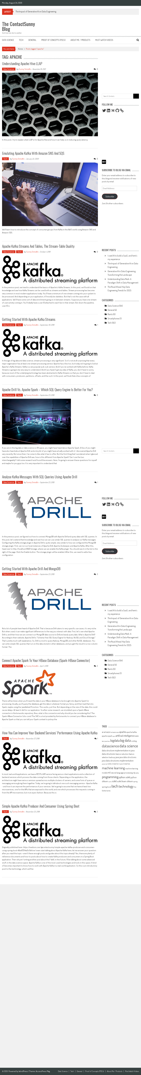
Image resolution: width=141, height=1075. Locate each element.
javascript (105, 764)
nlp (134, 772)
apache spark (107, 736)
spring (135, 781)
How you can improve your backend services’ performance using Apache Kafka (49, 732)
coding (134, 741)
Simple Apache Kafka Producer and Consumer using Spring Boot (40, 806)
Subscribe (109, 196)
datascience (110, 745)
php (137, 773)
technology (126, 786)
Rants (110, 314)
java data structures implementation (118, 760)
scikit (114, 781)
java (117, 757)
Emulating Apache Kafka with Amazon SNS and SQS (33, 153)
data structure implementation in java (118, 750)
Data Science (8, 40)
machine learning (113, 768)
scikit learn (121, 781)
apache (122, 731)
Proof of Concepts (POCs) (53, 40)
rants (110, 782)
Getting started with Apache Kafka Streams (28, 319)
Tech (21, 40)
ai (102, 731)
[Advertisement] (120, 72)
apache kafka (131, 732)
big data (125, 740)
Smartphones (113, 318)
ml (109, 772)
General (32, 40)
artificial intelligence (125, 735)
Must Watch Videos (104, 40)
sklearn (130, 781)
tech (115, 786)
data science (129, 745)
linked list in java (117, 764)
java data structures (128, 757)
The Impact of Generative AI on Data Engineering (36, 11)
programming (110, 777)
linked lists (126, 764)
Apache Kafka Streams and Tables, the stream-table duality (38, 246)
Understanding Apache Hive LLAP (22, 63)
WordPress (23, 1071)
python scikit (124, 777)
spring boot (106, 787)
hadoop (112, 757)
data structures (108, 753)
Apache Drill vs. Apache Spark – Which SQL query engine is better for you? (47, 389)
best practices (106, 741)
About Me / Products (80, 40)
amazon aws (115, 732)
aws (137, 735)
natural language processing (122, 772)
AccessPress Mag (43, 1071)
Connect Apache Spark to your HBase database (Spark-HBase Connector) (46, 660)
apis (114, 736)
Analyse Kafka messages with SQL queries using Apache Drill (39, 476)
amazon (107, 732)
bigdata (115, 740)
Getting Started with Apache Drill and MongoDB (31, 568)
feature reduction (122, 754)
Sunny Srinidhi (25, 69)
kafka (110, 764)
